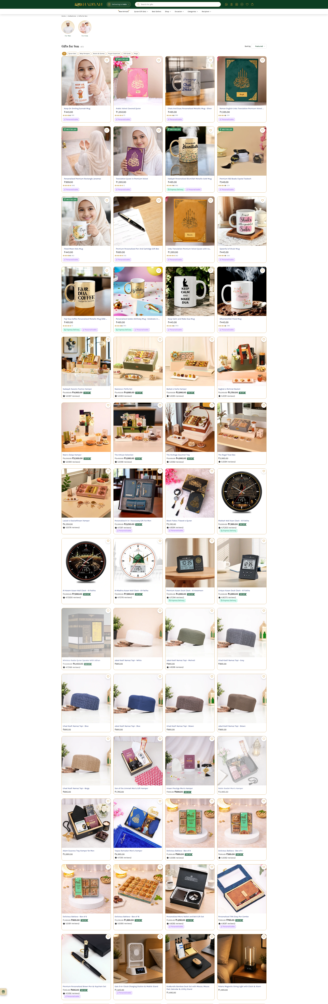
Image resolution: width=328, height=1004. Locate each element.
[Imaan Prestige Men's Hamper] (189, 760)
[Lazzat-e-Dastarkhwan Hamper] (86, 493)
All (64, 53)
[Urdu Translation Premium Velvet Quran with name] (189, 221)
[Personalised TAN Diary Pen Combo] (241, 889)
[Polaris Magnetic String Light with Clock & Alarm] (241, 958)
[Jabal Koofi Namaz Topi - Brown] (241, 698)
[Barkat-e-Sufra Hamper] (189, 361)
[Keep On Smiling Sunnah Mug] (86, 81)
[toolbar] (76, 28)
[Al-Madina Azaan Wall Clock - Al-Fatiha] (138, 562)
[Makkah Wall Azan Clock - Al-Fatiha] (241, 493)
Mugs (136, 53)
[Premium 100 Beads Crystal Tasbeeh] (241, 151)
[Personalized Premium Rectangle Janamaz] (86, 151)
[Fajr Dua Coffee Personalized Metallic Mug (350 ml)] (86, 291)
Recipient (205, 11)
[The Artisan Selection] (138, 427)
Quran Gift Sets (140, 11)
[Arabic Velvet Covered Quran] (138, 81)
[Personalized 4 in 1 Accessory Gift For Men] (138, 493)
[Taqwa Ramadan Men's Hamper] (138, 823)
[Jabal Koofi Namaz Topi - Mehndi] (189, 632)
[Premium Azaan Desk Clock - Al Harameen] (189, 562)
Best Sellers (156, 11)
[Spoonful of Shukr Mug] (241, 221)
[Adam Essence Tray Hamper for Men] (86, 823)
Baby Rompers (85, 53)
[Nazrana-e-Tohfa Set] (138, 361)
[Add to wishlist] (106, 60)
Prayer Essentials (114, 53)
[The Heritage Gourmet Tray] (189, 427)
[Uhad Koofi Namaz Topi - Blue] (86, 698)
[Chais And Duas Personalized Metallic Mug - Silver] (189, 81)
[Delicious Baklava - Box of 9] (189, 823)
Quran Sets (72, 53)
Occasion (178, 11)
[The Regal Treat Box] (241, 427)
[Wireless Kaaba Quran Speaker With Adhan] (86, 632)
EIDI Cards (127, 53)
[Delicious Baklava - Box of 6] (86, 889)
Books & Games (99, 53)
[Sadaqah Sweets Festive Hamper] (86, 361)
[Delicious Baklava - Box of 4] (241, 823)
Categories (192, 11)
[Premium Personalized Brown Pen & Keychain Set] (86, 958)
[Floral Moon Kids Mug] (86, 221)
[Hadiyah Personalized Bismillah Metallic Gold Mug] (189, 151)
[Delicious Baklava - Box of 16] (138, 889)
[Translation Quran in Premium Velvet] (138, 151)
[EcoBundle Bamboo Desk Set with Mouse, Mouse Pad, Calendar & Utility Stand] (189, 958)
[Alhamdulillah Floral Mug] (241, 291)
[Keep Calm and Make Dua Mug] (189, 291)
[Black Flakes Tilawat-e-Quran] (189, 493)
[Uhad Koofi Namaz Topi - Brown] (189, 698)
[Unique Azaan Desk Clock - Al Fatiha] (241, 562)
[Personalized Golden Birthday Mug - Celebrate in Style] (138, 291)
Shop (167, 11)
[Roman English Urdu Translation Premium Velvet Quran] (241, 81)
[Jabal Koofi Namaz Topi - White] (138, 632)
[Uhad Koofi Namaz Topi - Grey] (241, 632)
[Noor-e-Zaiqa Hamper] (86, 427)
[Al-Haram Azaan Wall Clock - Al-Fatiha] (86, 562)
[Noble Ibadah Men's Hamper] (241, 760)
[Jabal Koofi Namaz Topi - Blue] (138, 698)
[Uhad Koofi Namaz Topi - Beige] (86, 760)
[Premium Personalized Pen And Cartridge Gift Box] (138, 221)
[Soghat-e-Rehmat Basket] (241, 361)
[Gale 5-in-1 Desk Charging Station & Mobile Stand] (138, 958)
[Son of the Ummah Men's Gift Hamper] (138, 760)
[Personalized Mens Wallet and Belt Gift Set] (189, 889)
